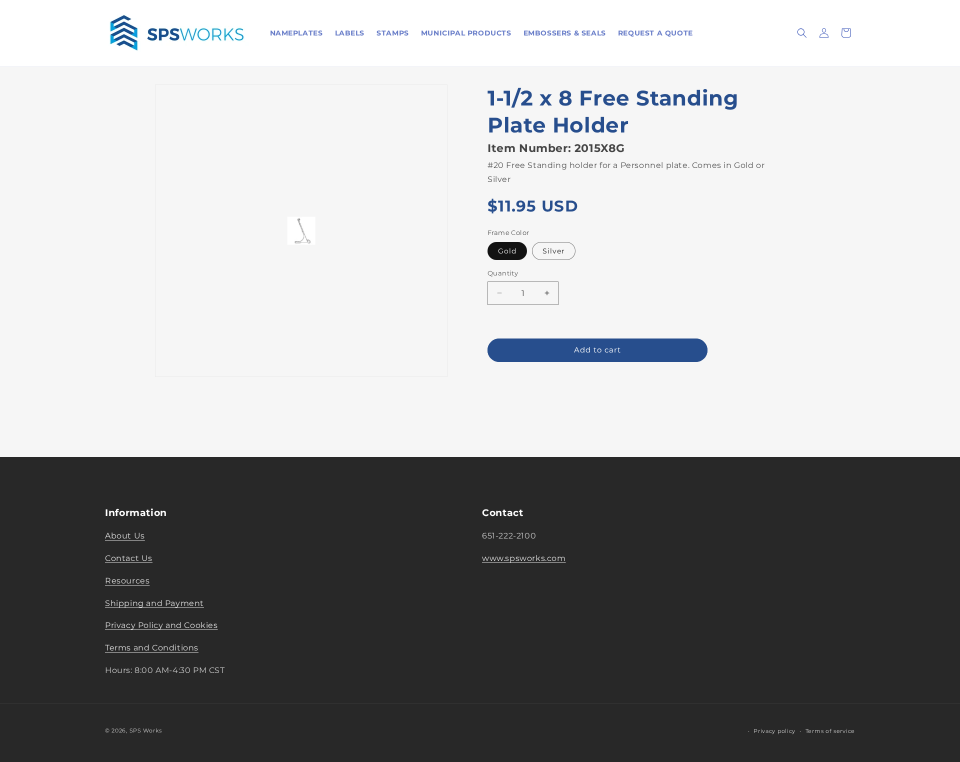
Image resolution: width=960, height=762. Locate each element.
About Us (125, 535)
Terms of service (830, 731)
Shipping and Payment (154, 603)
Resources (127, 581)
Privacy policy (775, 731)
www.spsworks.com (524, 558)
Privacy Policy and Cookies (161, 625)
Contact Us (128, 558)
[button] (802, 33)
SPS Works (146, 730)
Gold (507, 251)
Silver (553, 251)
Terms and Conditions (151, 647)
